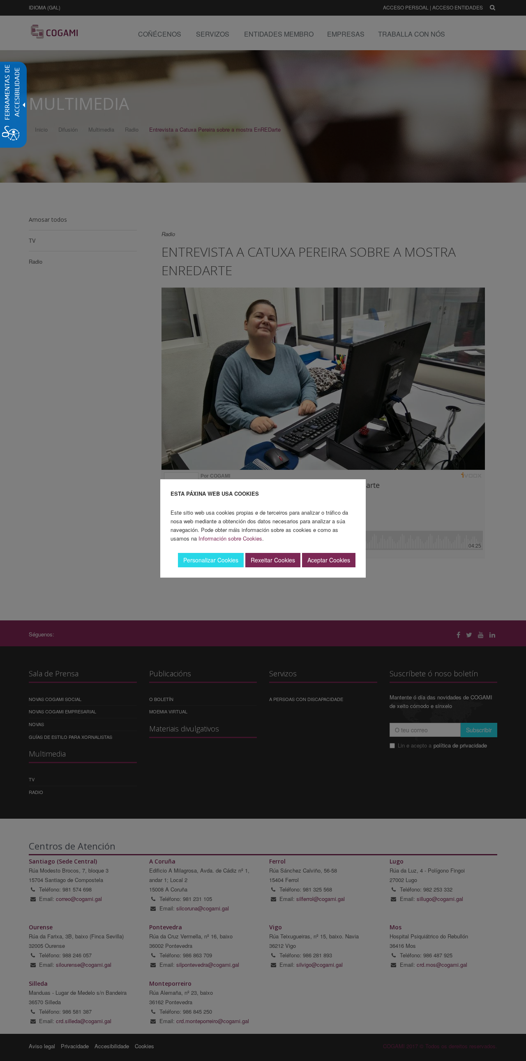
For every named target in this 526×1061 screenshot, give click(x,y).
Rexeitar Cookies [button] (273, 560)
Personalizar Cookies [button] (210, 560)
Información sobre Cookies (230, 538)
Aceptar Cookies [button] (328, 560)
